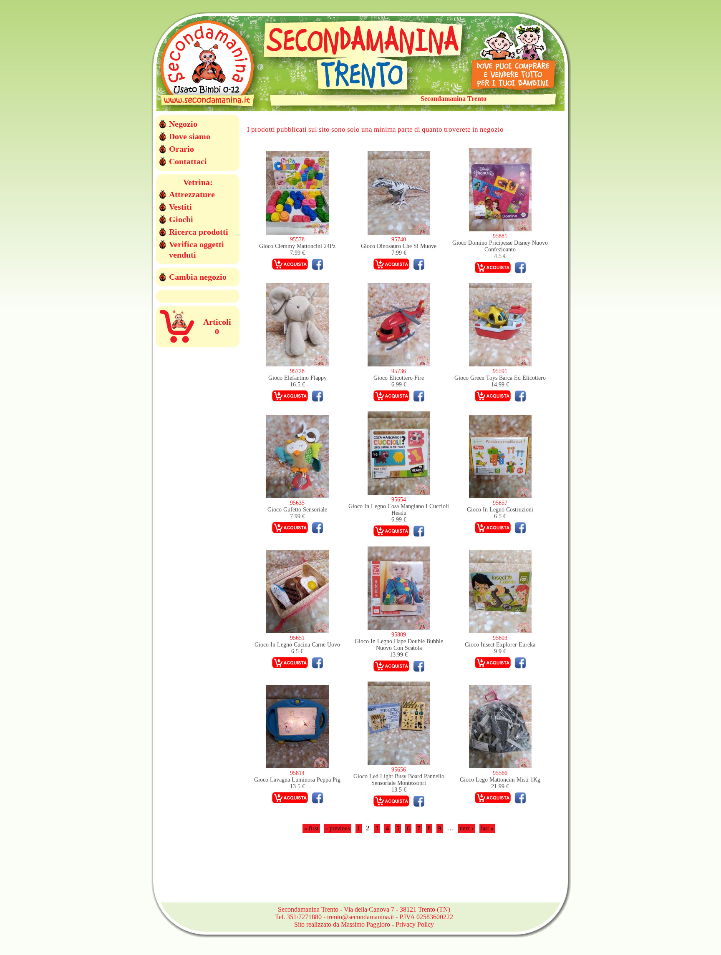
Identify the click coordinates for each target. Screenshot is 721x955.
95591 (500, 371)
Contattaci (188, 161)
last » (487, 828)
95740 (398, 239)
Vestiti (180, 206)
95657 (500, 503)
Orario (181, 148)
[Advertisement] (399, 873)
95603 (500, 638)
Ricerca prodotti (198, 231)
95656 (398, 770)
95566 (500, 773)
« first (311, 828)
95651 (297, 638)
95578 (297, 239)
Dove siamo (189, 136)
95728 (297, 371)
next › (467, 828)
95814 (297, 773)
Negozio (183, 123)
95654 (398, 499)
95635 (297, 503)
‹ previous (338, 828)
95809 (398, 635)
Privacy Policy (415, 924)
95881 (500, 236)
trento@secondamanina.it (360, 916)
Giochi (181, 219)
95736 (398, 371)
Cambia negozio (198, 276)
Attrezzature (192, 194)
